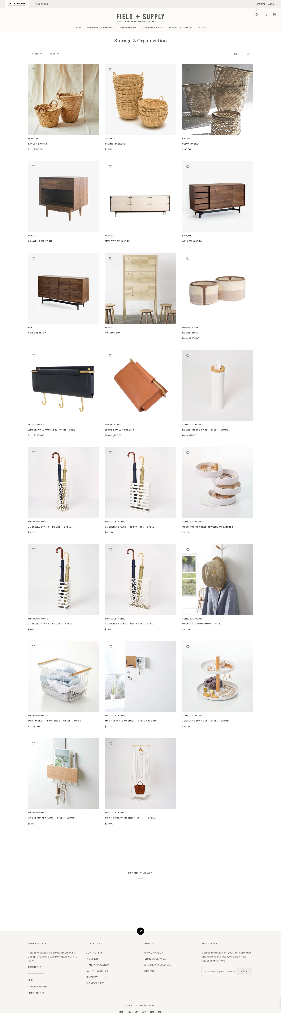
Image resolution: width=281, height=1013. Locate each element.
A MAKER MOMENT (39, 986)
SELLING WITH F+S (96, 977)
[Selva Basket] (217, 99)
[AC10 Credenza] (217, 196)
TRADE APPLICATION (98, 965)
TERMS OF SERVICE (155, 959)
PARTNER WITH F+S (97, 971)
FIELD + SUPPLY (138, 1005)
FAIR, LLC (40, 238)
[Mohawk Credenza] (140, 196)
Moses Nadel (190, 333)
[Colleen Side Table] (63, 196)
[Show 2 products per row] (235, 54)
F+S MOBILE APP (95, 983)
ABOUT (272, 4)
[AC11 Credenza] (63, 288)
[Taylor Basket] (63, 99)
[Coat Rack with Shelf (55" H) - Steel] (140, 773)
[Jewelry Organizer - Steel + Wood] (217, 676)
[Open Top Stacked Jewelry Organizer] (217, 482)
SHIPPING (149, 971)
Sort (53, 54)
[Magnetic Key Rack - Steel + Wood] (63, 773)
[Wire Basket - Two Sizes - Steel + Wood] (63, 676)
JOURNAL (260, 4)
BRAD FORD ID (36, 993)
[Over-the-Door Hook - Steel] (217, 579)
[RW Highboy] (140, 288)
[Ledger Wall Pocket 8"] (140, 385)
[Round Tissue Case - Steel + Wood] (217, 385)
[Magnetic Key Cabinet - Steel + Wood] (140, 676)
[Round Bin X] (217, 288)
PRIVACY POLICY (153, 952)
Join (244, 971)
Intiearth (37, 144)
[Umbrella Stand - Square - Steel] (63, 579)
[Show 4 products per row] (249, 54)
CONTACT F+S (94, 952)
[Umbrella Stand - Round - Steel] (63, 482)
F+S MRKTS (92, 959)
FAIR (30, 980)
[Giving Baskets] (140, 99)
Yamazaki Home (205, 430)
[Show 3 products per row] (242, 54)
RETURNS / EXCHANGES (157, 965)
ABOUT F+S (34, 967)
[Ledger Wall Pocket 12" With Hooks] (63, 385)
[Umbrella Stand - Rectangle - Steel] (140, 482)
